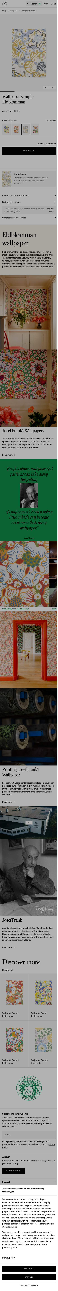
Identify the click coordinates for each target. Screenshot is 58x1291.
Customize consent (29, 1286)
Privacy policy (8, 1258)
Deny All (29, 1277)
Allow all (29, 1269)
